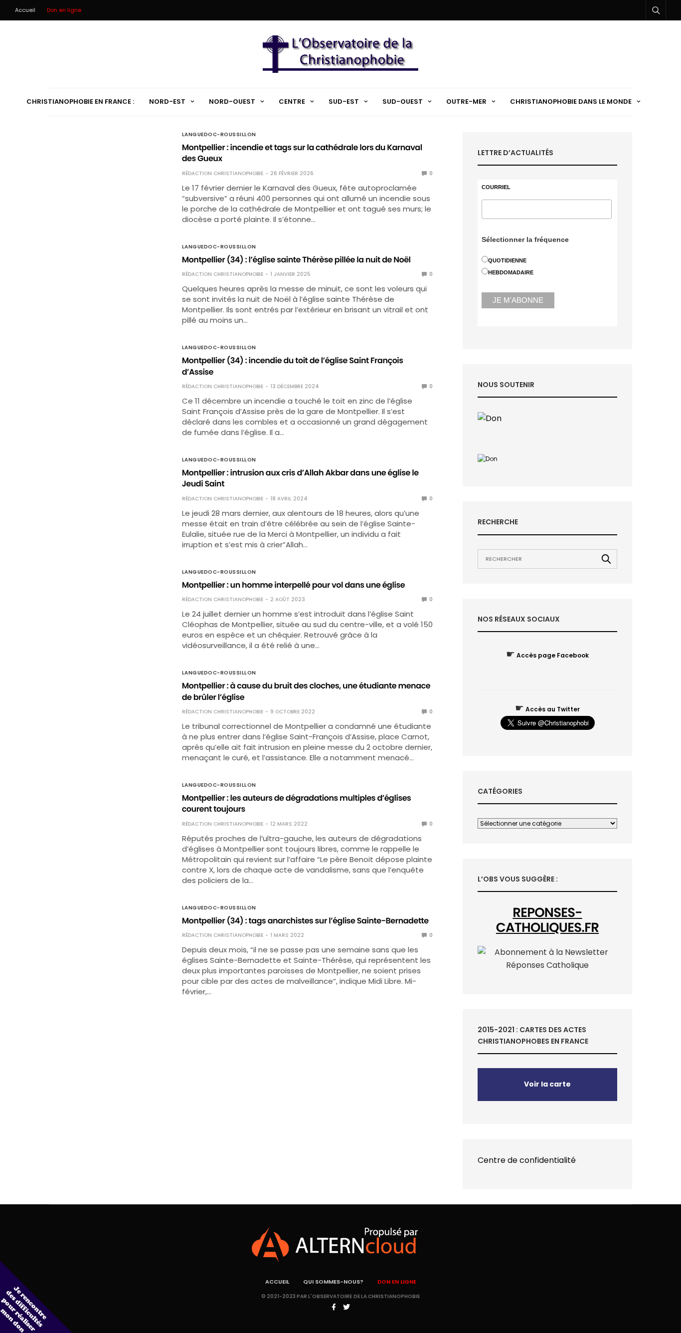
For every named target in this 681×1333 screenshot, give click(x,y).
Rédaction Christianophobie (222, 173)
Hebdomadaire (510, 272)
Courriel (496, 187)
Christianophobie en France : (80, 101)
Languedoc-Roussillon (219, 134)
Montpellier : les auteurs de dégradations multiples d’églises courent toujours (296, 803)
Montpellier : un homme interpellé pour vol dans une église (293, 585)
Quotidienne (507, 260)
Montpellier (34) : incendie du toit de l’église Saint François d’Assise (292, 366)
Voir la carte (547, 1084)
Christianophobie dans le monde (571, 101)
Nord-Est (167, 101)
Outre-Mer (466, 101)
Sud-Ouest (402, 101)
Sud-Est (344, 101)
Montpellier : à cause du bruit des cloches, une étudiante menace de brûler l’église (306, 691)
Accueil (25, 10)
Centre (292, 101)
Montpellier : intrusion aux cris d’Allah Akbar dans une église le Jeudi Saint (300, 478)
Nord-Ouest (232, 101)
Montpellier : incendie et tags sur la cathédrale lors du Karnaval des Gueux (302, 153)
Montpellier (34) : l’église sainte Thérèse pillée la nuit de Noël (296, 259)
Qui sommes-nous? (333, 1282)
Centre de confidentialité (527, 1160)
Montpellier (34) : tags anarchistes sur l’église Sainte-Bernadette (305, 920)
